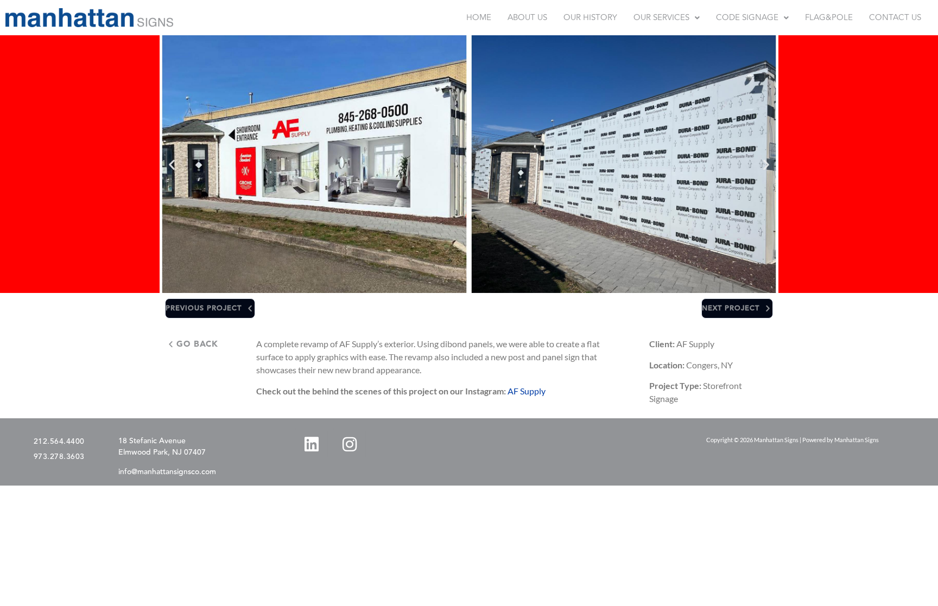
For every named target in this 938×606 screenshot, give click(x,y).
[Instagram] (349, 444)
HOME (478, 17)
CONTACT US (895, 17)
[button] (666, 17)
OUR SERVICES (661, 17)
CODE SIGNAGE (747, 17)
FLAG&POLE (829, 17)
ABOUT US (527, 17)
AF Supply (527, 391)
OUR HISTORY (590, 17)
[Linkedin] (311, 444)
